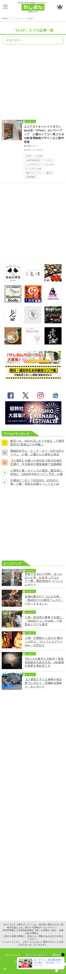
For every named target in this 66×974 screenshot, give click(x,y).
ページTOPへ (62, 970)
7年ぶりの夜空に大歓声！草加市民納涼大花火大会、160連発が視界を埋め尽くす (44, 662)
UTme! (40, 156)
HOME (4, 18)
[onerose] (33, 322)
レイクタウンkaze (34, 168)
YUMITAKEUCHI (33, 160)
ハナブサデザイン (34, 164)
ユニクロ (50, 164)
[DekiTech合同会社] (53, 322)
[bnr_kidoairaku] (53, 343)
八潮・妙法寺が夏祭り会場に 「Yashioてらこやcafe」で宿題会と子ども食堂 (44, 620)
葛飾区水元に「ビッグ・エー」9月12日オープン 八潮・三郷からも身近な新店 (37, 452)
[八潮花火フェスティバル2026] (33, 423)
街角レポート (32, 145)
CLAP (30, 18)
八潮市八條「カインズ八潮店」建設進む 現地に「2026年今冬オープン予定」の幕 (37, 472)
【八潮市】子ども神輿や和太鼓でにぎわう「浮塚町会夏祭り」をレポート (43, 683)
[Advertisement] (33, 81)
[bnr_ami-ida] (53, 301)
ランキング (59, 6)
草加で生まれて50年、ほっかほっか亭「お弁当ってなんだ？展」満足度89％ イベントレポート (44, 579)
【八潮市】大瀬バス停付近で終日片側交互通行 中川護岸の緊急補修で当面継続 (36, 462)
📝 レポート (17, 18)
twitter (25, 395)
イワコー (49, 160)
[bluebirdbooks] (13, 301)
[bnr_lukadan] (33, 280)
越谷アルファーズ (34, 172)
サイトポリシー (13, 954)
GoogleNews (55, 395)
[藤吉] (53, 280)
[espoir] (13, 343)
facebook (11, 395)
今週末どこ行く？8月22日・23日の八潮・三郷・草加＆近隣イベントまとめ (34, 482)
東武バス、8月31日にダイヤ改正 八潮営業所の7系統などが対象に (37, 442)
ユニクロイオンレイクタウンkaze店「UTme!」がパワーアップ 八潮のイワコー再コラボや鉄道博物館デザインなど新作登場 (44, 134)
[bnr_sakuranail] (33, 343)
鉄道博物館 (31, 177)
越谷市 (49, 172)
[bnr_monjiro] (13, 280)
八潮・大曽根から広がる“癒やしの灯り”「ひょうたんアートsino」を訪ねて (44, 641)
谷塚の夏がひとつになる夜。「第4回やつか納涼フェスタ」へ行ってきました (44, 600)
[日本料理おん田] (13, 322)
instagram (40, 395)
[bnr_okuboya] (33, 301)
